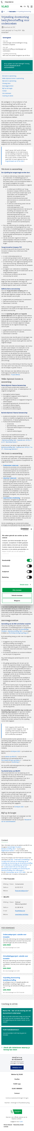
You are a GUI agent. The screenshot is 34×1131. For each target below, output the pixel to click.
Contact (4, 91)
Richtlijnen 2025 (15, 751)
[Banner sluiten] (31, 529)
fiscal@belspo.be (20, 911)
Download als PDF (9, 27)
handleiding (15, 762)
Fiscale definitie (15, 374)
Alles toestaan (17, 590)
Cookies (6, 1126)
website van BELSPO (10, 756)
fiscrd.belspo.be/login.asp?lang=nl (18, 633)
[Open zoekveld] (28, 6)
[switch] (29, 566)
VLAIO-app (17, 1084)
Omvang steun (6, 83)
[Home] (2, 12)
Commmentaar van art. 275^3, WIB (15, 872)
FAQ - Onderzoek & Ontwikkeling (20, 859)
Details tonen (24, 584)
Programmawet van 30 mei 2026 (14, 161)
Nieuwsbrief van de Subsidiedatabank (12, 66)
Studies (17, 1079)
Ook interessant (6, 93)
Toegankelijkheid (18, 1125)
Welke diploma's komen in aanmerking (13, 78)
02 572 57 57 (19, 887)
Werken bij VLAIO (17, 1074)
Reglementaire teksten (7, 850)
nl (21, 6)
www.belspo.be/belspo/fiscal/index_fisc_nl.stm (23, 914)
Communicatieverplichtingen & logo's (17, 1098)
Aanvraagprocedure (7, 86)
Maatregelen (12, 11)
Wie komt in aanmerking (9, 76)
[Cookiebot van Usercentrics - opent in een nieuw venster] (21, 529)
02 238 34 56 (19, 907)
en (25, 6)
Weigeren (17, 600)
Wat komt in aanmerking (9, 81)
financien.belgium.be (21, 891)
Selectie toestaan (17, 595)
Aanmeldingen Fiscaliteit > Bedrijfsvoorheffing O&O (11, 848)
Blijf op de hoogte (7, 88)
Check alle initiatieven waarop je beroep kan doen (17, 1049)
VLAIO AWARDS (17, 1088)
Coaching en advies (7, 96)
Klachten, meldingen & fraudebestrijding (17, 1103)
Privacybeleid (8, 1125)
